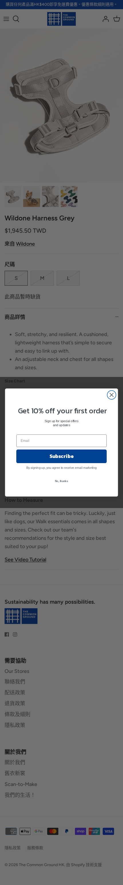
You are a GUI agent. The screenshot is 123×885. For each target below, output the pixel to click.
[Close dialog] (111, 394)
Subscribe (61, 456)
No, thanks (61, 480)
